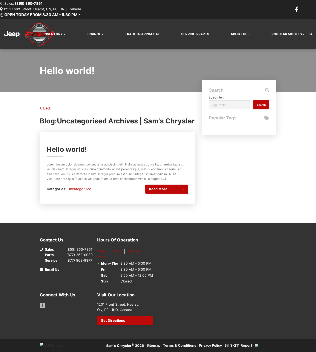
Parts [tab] (117, 251)
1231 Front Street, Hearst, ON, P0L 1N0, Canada (42, 9)
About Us (239, 34)
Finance (94, 34)
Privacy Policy (210, 345)
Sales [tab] (101, 251)
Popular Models (287, 34)
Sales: (23, 3)
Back (47, 108)
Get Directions (113, 320)
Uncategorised (79, 189)
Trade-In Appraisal (142, 34)
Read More (158, 189)
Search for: (216, 97)
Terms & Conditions (179, 345)
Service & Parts (195, 34)
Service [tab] (134, 251)
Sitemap (153, 345)
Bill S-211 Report (238, 345)
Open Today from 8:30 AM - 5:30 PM (40, 14)
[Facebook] (296, 9)
